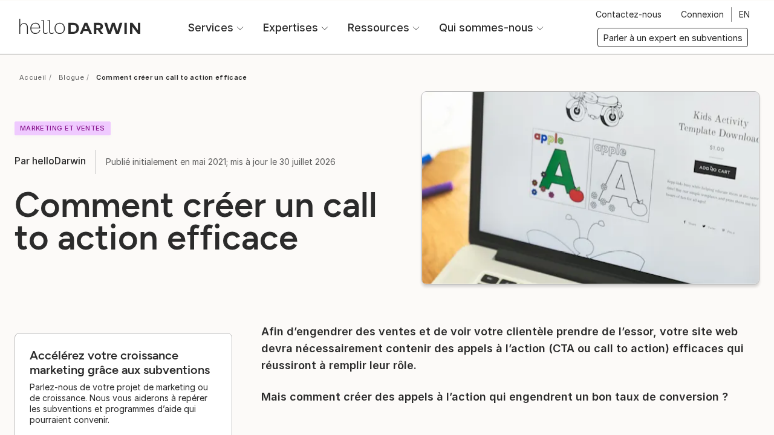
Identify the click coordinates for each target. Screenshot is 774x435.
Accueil (33, 77)
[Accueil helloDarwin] (79, 26)
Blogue (71, 77)
